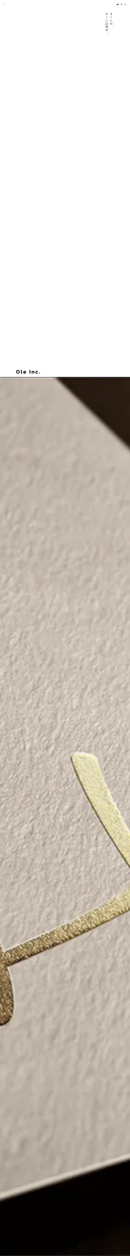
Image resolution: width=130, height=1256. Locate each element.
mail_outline (121, 4)
